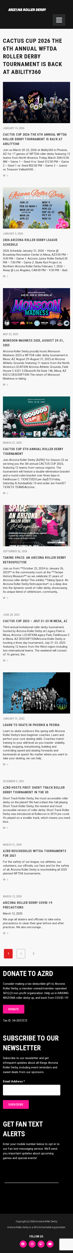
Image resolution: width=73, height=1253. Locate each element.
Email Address (14, 1081)
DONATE (13, 1009)
